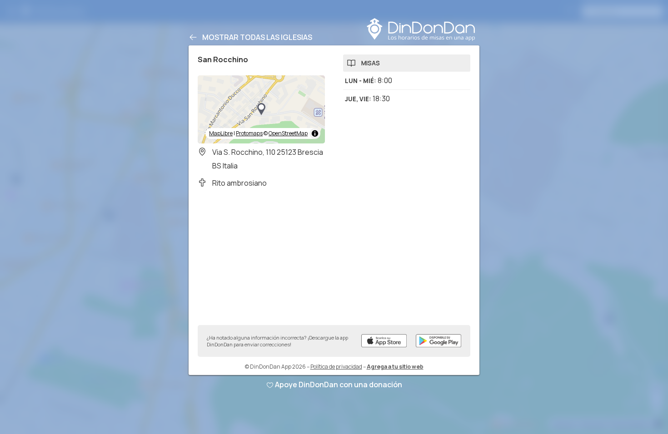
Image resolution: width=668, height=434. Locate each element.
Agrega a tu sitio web (395, 366)
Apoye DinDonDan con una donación (338, 385)
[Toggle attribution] (314, 133)
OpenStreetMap (288, 133)
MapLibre (221, 133)
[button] (261, 109)
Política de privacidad (336, 366)
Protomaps (249, 133)
